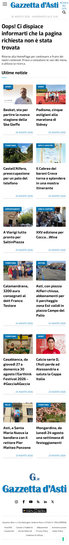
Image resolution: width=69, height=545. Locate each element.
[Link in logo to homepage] (34, 488)
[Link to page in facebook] (23, 501)
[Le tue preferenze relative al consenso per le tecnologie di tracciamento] (63, 539)
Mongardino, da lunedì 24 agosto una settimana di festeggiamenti (50, 435)
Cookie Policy (57, 531)
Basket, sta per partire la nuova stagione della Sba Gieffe (16, 116)
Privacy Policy (42, 531)
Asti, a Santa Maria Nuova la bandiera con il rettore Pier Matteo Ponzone (17, 437)
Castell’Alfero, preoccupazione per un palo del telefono (16, 175)
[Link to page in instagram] (16, 501)
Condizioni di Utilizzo (34, 535)
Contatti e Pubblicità (24, 527)
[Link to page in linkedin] (45, 501)
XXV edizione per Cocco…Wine (50, 234)
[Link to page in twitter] (52, 501)
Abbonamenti (42, 527)
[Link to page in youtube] (30, 501)
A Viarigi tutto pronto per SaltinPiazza (14, 237)
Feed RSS (8, 527)
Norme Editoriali (25, 531)
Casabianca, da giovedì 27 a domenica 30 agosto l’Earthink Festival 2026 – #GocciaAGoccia (17, 371)
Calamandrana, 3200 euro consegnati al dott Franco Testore (15, 295)
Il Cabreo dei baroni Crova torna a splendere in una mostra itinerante (50, 178)
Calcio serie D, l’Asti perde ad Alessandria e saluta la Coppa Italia (48, 369)
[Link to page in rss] (38, 501)
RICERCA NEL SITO (64, 4)
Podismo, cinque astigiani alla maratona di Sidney (49, 116)
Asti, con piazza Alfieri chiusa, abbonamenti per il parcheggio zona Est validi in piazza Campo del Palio (50, 300)
